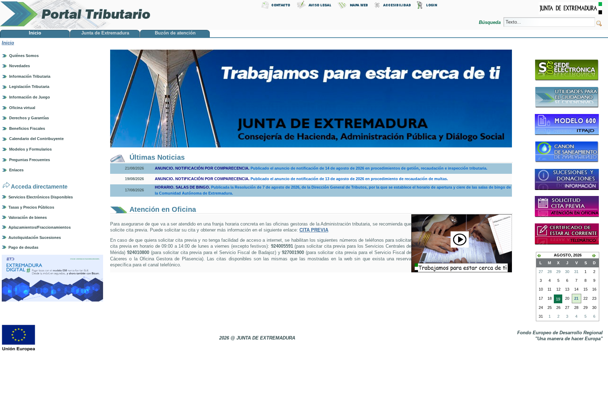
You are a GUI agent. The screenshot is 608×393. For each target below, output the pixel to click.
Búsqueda (490, 22)
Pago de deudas (23, 247)
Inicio (8, 42)
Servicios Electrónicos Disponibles (40, 197)
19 (557, 300)
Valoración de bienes (27, 217)
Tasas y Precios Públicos (31, 207)
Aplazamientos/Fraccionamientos (39, 227)
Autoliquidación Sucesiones (34, 237)
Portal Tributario (75, 14)
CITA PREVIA (313, 230)
